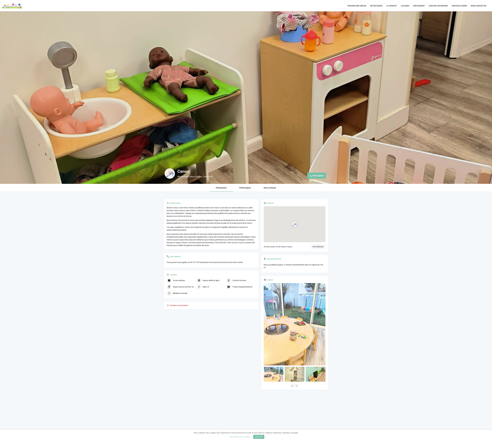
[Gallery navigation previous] (292, 386)
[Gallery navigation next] (297, 386)
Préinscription (245, 188)
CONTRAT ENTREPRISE (438, 6)
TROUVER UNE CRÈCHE (356, 6)
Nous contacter (270, 188)
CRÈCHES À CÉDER (459, 6)
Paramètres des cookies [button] (240, 437)
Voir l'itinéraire (318, 247)
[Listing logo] (170, 173)
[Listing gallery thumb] (294, 324)
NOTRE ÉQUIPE (376, 6)
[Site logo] (12, 5)
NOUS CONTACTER (478, 6)
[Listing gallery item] (273, 374)
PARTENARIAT (419, 6)
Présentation (221, 188)
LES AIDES (405, 6)
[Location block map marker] (294, 224)
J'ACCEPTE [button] (259, 437)
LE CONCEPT (391, 6)
